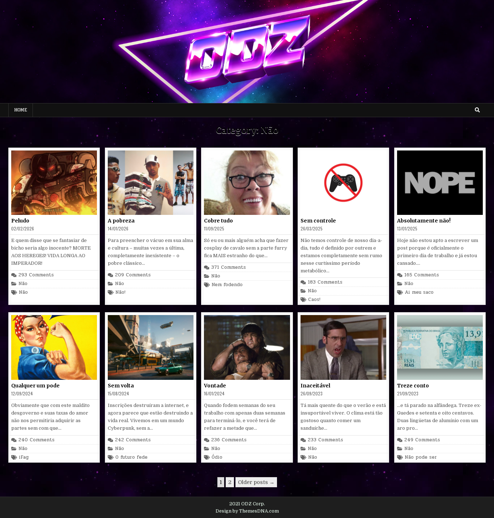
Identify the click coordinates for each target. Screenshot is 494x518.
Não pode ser (421, 457)
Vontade (215, 385)
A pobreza (121, 220)
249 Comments (422, 440)
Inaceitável (315, 385)
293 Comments (36, 275)
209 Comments (133, 275)
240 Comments (36, 440)
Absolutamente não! (424, 220)
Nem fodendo (227, 285)
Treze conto (413, 385)
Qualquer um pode (35, 385)
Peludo (20, 220)
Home (20, 110)
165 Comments (421, 275)
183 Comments (325, 282)
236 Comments (229, 440)
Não (22, 283)
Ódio (217, 457)
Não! (120, 292)
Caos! (314, 299)
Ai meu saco (419, 292)
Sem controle (318, 220)
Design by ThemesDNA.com (247, 511)
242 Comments (133, 440)
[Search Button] (477, 110)
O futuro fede (131, 457)
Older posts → (256, 482)
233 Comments (325, 440)
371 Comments (228, 267)
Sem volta (121, 385)
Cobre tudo (218, 220)
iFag (24, 457)
